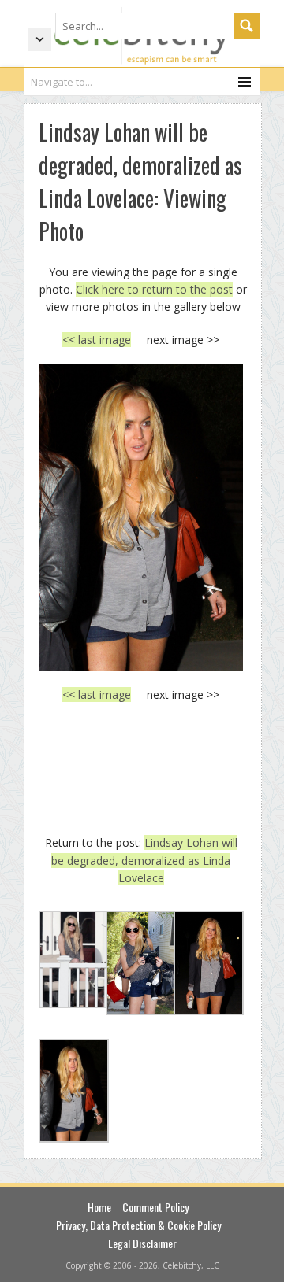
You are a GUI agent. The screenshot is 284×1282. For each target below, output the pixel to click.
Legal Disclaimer (142, 1243)
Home (99, 1207)
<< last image (96, 339)
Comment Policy (155, 1207)
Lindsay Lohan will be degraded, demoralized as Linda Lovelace (144, 860)
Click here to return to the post (154, 289)
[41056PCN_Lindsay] (141, 517)
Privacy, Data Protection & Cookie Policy (138, 1225)
